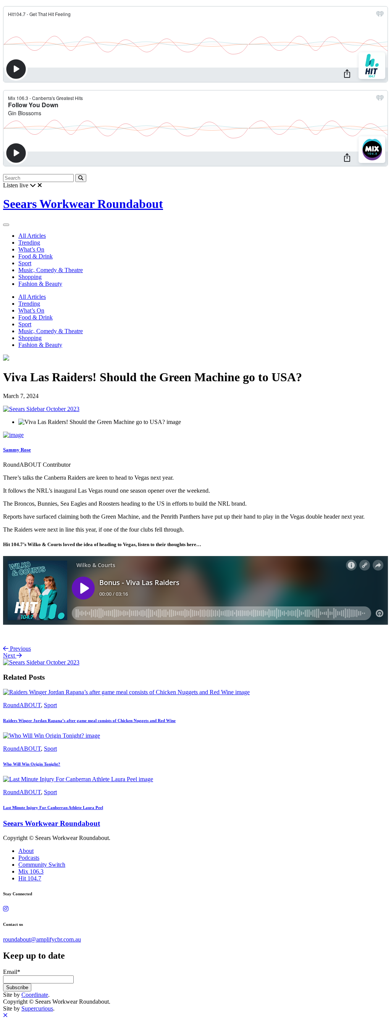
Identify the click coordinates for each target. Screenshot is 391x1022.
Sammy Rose (17, 450)
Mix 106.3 (31, 871)
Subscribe (17, 987)
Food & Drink (35, 256)
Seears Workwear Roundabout (83, 204)
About (26, 851)
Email (11, 972)
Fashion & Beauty (40, 283)
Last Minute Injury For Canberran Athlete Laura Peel (53, 807)
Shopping (30, 277)
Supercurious (37, 1008)
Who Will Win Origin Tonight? (31, 764)
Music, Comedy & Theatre (50, 270)
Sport (24, 263)
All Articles (32, 235)
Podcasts (28, 857)
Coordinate (34, 994)
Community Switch (41, 864)
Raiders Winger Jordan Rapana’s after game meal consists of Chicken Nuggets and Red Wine (89, 720)
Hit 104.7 (29, 878)
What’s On (31, 249)
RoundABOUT (22, 705)
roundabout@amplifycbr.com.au (42, 939)
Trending (29, 242)
